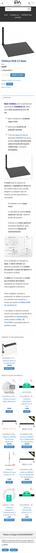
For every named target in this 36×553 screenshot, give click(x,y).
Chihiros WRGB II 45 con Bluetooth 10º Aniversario (27, 474)
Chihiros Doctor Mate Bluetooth (9, 400)
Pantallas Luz (14, 15)
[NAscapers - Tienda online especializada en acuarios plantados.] (17, 3)
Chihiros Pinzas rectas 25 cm (9, 473)
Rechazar (14, 550)
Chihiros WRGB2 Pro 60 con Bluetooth (9, 439)
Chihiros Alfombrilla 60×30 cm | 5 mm (27, 402)
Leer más (9, 411)
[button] (2, 3)
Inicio (6, 15)
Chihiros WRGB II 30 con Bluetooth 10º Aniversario (27, 439)
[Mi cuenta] (29, 3)
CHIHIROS (9, 84)
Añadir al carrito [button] (9, 368)
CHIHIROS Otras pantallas (14, 80)
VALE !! (5, 550)
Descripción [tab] (7, 97)
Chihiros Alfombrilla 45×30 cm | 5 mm (27, 511)
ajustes (6, 544)
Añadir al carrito (17, 75)
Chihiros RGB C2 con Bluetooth (9, 362)
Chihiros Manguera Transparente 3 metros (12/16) (9, 511)
